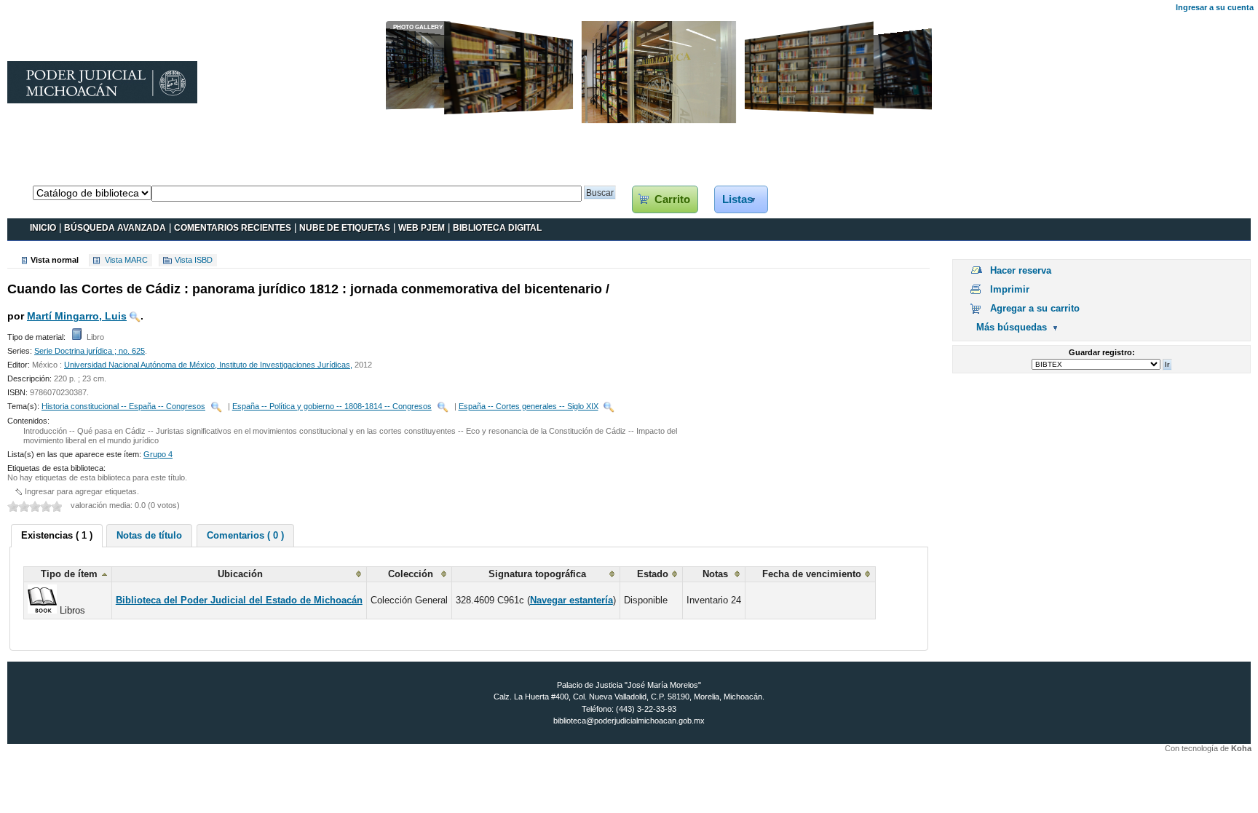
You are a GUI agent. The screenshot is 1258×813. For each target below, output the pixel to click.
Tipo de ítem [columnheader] (69, 573)
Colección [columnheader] (410, 573)
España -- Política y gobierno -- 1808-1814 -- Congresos (332, 406)
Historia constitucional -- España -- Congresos (123, 406)
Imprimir (1009, 289)
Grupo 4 (158, 454)
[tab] (57, 535)
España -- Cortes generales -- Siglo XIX (528, 406)
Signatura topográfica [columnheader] (537, 573)
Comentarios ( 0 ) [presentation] (245, 535)
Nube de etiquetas (344, 228)
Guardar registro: (1102, 352)
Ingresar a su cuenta (1215, 7)
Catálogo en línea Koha (56, 171)
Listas (737, 199)
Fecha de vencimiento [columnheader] (811, 573)
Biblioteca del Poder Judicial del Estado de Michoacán (239, 600)
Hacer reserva (1020, 270)
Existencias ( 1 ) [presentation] (56, 535)
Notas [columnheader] (715, 573)
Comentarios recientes (232, 228)
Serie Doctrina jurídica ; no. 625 (89, 350)
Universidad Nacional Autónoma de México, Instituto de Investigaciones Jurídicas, (208, 364)
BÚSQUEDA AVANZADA (115, 228)
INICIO (43, 228)
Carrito (672, 199)
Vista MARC (126, 260)
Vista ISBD (194, 260)
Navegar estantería (571, 600)
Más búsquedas (1011, 327)
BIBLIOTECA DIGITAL (497, 228)
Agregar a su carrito (1035, 308)
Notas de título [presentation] (149, 535)
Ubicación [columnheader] (240, 573)
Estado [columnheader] (652, 573)
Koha (1241, 748)
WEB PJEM (421, 228)
